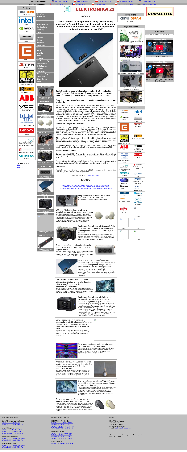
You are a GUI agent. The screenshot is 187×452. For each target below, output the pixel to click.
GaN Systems (138, 190)
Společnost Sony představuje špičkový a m (45, 210)
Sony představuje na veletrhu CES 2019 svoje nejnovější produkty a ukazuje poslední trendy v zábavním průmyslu (96, 383)
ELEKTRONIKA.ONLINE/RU (126, 4)
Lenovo (26, 134)
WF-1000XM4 (45, 117)
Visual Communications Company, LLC (27, 109)
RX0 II (45, 197)
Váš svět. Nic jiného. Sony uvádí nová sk (45, 129)
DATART (137, 216)
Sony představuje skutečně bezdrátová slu (45, 98)
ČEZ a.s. (26, 60)
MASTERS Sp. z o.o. (27, 92)
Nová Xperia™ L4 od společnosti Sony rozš (45, 193)
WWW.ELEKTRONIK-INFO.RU (12, 447)
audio (39, 22)
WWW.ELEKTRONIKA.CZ (11, 423)
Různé (39, 81)
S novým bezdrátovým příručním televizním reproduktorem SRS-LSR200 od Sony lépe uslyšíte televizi (73, 247)
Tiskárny (40, 35)
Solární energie (42, 66)
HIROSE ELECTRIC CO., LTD (138, 182)
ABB (26, 102)
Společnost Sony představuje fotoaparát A (45, 163)
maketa (20, 167)
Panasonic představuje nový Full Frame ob (45, 145)
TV (38, 19)
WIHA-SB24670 (45, 236)
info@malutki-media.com (149, 4)
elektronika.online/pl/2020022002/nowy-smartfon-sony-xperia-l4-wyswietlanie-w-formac (86, 188)
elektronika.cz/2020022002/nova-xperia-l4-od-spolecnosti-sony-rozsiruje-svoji (86, 187)
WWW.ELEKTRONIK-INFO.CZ (12, 424)
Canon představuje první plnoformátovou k (45, 113)
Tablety (39, 32)
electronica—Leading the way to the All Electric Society (131, 42)
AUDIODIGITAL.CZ (124, 201)
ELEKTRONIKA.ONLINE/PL (102, 4)
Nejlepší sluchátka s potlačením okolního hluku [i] (92, 199)
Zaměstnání (41, 71)
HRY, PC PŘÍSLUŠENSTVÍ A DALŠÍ (131, 57)
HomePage (40, 14)
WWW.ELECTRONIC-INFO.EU (12, 431)
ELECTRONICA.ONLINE (60, 4)
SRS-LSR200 (45, 166)
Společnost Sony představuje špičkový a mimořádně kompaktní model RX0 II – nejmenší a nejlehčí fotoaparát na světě (94, 299)
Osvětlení (40, 68)
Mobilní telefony (42, 24)
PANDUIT (124, 188)
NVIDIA (26, 31)
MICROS (138, 205)
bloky (19, 165)
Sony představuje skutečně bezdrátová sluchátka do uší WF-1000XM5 (94, 197)
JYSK (138, 240)
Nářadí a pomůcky (43, 61)
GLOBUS (124, 228)
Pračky (39, 55)
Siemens (26, 158)
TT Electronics (138, 196)
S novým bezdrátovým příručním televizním (45, 176)
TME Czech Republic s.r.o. (26, 125)
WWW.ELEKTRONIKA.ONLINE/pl (13, 438)
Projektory (40, 42)
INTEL (26, 24)
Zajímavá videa (42, 79)
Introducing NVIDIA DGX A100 (131, 102)
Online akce (41, 76)
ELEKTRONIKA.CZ (81, 4)
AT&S (124, 195)
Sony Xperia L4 (45, 180)
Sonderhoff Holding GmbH (26, 145)
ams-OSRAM (27, 15)
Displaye (40, 37)
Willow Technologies (27, 84)
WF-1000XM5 (45, 87)
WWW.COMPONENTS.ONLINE (13, 433)
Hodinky (39, 40)
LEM (138, 176)
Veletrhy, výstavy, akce (44, 74)
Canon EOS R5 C (45, 101)
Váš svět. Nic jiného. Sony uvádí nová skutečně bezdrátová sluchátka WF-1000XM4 (74, 211)
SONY (97, 175)
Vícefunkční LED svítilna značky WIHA (45, 250)
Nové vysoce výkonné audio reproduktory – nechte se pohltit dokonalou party (95, 345)
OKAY (124, 240)
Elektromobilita (42, 63)
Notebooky (40, 29)
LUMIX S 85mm (45, 133)
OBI (138, 228)
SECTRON (26, 67)
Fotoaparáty (41, 48)
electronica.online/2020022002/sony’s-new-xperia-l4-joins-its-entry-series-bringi (85, 185)
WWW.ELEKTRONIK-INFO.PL (12, 440)
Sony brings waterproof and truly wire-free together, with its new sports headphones (73, 400)
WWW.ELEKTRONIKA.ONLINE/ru (13, 445)
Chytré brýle (41, 45)
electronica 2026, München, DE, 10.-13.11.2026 (158, 34)
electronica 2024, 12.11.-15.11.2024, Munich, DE (131, 73)
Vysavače (40, 58)
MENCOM (124, 183)
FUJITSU (124, 212)
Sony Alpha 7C (45, 148)
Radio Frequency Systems (26, 152)
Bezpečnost (41, 16)
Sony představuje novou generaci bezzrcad (45, 232)
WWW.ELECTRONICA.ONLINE (12, 430)
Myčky (39, 50)
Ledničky (40, 53)
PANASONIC (26, 41)
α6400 (45, 214)
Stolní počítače (42, 27)
